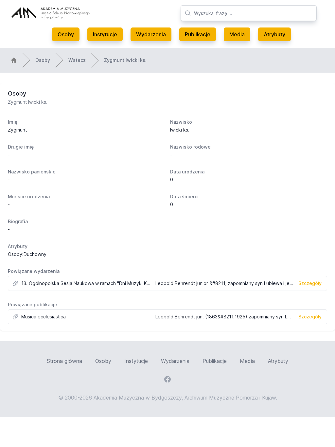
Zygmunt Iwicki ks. (125, 60)
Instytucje (105, 34)
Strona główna (64, 361)
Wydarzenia (151, 34)
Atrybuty (274, 34)
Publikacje (197, 34)
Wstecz (77, 60)
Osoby (66, 34)
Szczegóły (310, 283)
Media (237, 34)
